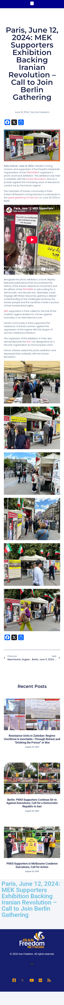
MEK (6, 311)
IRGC (29, 341)
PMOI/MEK (32, 172)
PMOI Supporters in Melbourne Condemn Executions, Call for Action (32, 865)
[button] (32, 3)
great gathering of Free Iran (23, 197)
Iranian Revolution (36, 179)
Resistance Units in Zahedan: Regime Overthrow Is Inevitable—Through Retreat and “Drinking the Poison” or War (32, 739)
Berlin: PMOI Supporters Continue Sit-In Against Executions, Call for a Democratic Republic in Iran (32, 803)
